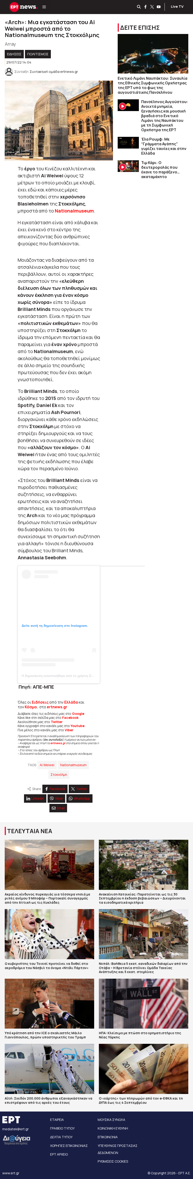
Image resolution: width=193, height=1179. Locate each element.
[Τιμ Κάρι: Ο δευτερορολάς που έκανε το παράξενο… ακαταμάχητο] (128, 166)
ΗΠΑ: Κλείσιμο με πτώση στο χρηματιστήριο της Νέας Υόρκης (140, 1035)
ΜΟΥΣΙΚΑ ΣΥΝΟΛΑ (111, 1119)
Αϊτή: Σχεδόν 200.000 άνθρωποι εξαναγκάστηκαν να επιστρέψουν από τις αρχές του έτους (48, 1100)
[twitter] (152, 7)
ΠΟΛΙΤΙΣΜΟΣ (37, 54)
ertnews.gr (57, 743)
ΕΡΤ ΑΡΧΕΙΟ (59, 1154)
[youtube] (159, 7)
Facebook (70, 717)
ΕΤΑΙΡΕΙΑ (57, 1119)
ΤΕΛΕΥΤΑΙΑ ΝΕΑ (29, 831)
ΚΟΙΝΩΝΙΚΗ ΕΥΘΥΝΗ (113, 1128)
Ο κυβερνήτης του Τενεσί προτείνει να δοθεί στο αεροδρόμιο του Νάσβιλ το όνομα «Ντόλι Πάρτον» (46, 965)
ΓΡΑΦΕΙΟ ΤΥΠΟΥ (62, 1128)
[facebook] (146, 7)
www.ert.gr (10, 1173)
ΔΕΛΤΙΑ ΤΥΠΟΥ (61, 1137)
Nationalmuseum (73, 765)
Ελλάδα (71, 702)
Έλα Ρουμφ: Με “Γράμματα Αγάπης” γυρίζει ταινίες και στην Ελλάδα (163, 146)
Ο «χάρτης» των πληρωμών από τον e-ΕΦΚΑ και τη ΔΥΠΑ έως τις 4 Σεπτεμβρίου (141, 1100)
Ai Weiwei (47, 765)
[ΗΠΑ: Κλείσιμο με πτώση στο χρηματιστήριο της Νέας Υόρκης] (143, 1004)
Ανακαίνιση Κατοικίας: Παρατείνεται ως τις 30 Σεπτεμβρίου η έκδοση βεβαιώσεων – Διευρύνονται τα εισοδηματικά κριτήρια (142, 898)
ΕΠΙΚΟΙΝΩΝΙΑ (108, 1137)
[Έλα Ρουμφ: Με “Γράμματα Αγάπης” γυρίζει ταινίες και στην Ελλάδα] (128, 143)
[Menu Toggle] (44, 7)
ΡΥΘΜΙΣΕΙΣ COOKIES (113, 1161)
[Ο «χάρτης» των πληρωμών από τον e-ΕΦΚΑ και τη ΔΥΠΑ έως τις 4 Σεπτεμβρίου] (143, 1069)
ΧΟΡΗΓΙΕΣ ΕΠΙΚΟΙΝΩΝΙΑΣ (69, 1145)
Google (78, 713)
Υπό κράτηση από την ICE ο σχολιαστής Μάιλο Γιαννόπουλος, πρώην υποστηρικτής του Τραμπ (45, 1035)
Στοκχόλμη (59, 774)
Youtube (77, 726)
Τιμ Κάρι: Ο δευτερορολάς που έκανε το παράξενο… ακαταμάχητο (160, 169)
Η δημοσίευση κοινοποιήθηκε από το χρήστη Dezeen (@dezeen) (70, 676)
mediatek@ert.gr (15, 1129)
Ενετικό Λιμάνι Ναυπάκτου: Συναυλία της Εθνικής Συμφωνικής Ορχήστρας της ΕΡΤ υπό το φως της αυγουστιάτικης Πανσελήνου (152, 85)
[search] (139, 7)
